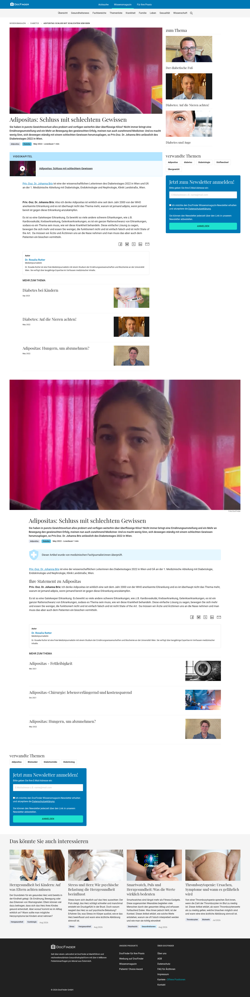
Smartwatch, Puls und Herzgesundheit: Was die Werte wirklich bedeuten (151, 889)
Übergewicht (174, 169)
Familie (142, 13)
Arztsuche (103, 4)
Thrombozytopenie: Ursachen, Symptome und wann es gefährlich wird (212, 889)
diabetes (188, 162)
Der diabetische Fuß (179, 68)
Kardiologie (31, 922)
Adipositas (15, 144)
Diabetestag (69, 762)
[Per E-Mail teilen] (147, 244)
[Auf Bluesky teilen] (127, 244)
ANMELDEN (203, 226)
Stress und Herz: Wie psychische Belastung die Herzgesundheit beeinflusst (93, 889)
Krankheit (130, 13)
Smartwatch (132, 927)
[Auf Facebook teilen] (120, 244)
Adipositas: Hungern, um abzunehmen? (56, 348)
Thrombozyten (192, 920)
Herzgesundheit (17, 922)
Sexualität (165, 13)
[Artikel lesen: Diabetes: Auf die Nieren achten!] (131, 327)
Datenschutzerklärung (199, 208)
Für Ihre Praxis (144, 4)
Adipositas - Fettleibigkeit (50, 663)
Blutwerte (206, 920)
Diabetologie (204, 162)
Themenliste (116, 13)
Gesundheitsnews (80, 13)
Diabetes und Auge (178, 142)
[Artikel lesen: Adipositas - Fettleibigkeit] (203, 672)
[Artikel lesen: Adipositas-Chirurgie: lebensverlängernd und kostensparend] (203, 701)
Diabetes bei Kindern (40, 290)
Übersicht (63, 13)
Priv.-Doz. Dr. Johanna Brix (38, 183)
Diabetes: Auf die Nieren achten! (49, 319)
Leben (153, 13)
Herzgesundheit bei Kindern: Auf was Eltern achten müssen (35, 887)
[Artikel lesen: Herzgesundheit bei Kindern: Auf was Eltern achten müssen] (37, 866)
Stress (71, 927)
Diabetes (34, 23)
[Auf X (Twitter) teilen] (133, 244)
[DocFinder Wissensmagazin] (19, 4)
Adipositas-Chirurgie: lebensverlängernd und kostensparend (80, 692)
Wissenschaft (180, 13)
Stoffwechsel (222, 162)
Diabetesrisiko (50, 762)
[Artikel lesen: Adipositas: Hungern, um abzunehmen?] (131, 356)
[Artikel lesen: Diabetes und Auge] (189, 125)
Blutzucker (33, 762)
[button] (191, 13)
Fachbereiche (99, 13)
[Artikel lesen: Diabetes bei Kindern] (131, 299)
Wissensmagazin (123, 4)
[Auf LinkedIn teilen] (140, 244)
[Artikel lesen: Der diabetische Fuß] (189, 50)
